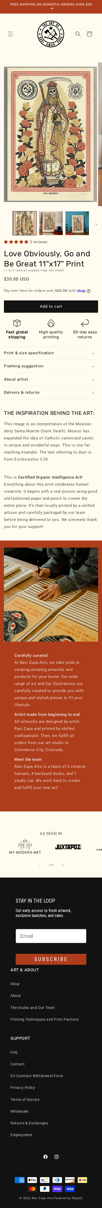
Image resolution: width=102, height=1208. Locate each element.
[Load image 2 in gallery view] (51, 223)
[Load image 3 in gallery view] (77, 223)
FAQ (14, 1052)
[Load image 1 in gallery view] (24, 223)
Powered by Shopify (68, 1198)
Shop (14, 984)
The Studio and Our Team (32, 1008)
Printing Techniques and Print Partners (44, 1019)
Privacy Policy (22, 1087)
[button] (10, 34)
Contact (17, 1064)
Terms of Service (24, 1099)
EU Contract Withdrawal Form (36, 1076)
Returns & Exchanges (29, 1123)
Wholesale (19, 1111)
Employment (21, 1135)
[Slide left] (6, 224)
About (15, 996)
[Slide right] (96, 224)
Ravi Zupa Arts (42, 1198)
